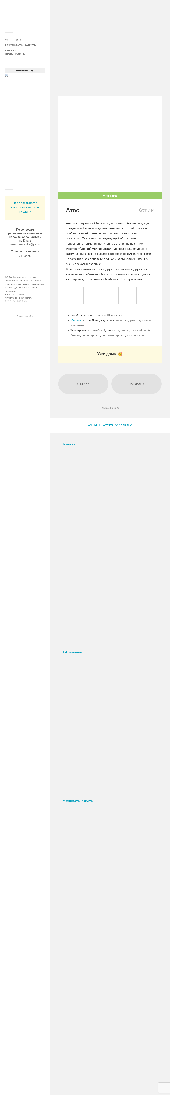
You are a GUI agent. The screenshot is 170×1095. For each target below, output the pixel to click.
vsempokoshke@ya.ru (25, 244)
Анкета (10, 50)
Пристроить (15, 54)
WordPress (22, 295)
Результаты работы (21, 45)
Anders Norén (24, 298)
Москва (75, 320)
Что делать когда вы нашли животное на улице (25, 208)
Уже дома (13, 40)
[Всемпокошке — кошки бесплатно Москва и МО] (25, 17)
